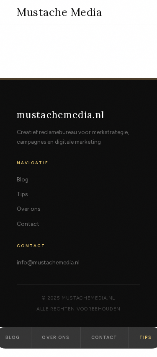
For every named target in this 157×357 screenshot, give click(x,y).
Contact (28, 223)
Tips (22, 194)
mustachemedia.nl (61, 115)
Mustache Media (59, 12)
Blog (22, 179)
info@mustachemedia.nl (48, 262)
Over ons (28, 208)
